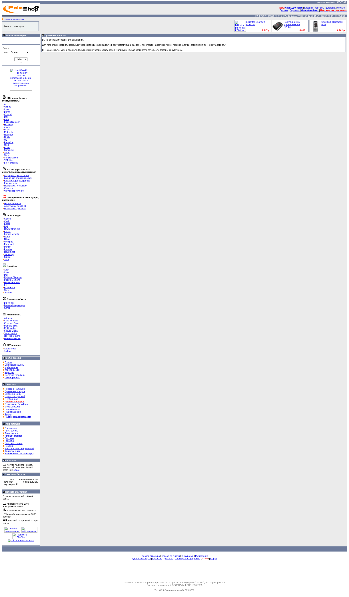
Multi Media (10, 328)
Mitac (6, 129)
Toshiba (8, 292)
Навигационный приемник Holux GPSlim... (292, 24)
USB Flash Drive (12, 338)
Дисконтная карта (141, 558)
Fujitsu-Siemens (12, 280)
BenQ (7, 112)
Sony (6, 155)
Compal (8, 114)
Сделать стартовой (15, 396)
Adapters (8, 318)
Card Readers (11, 320)
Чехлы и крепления (14, 191)
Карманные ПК (12, 370)
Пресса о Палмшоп (15, 389)
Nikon (7, 239)
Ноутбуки (9, 372)
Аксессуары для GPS (15, 206)
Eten (6, 119)
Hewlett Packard (12, 229)
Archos (7, 107)
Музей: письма (12, 406)
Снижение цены (13, 394)
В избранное (11, 399)
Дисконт (284, 10)
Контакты (319, 8)
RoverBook (9, 287)
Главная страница (150, 556)
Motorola (8, 132)
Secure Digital (11, 331)
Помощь (9, 446)
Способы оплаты (14, 443)
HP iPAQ (8, 124)
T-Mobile (8, 160)
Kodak (7, 231)
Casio (7, 221)
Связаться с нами (170, 556)
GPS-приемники (12, 203)
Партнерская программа (187, 558)
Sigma (7, 257)
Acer (6, 104)
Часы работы (12, 430)
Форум (8, 414)
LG (5, 285)
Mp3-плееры (11, 367)
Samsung (9, 150)
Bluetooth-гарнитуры (14, 305)
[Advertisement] (174, 570)
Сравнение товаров (15, 391)
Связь (7, 308)
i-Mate (7, 127)
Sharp (7, 152)
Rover (7, 147)
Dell (6, 117)
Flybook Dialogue (13, 277)
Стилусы (8, 188)
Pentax (7, 247)
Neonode (8, 135)
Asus (6, 109)
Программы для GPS (15, 208)
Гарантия (295, 10)
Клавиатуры (10, 183)
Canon (7, 219)
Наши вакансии (13, 412)
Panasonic (9, 244)
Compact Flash (11, 323)
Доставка (331, 8)
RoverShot (9, 252)
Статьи (8, 362)
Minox (7, 236)
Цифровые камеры (14, 365)
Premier (8, 249)
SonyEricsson (11, 157)
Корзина (308, 8)
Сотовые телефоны (15, 375)
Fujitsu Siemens (12, 122)
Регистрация (11, 433)
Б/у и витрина (11, 163)
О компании (11, 428)
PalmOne (8, 142)
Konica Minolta (11, 234)
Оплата (341, 8)
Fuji (6, 226)
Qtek (6, 145)
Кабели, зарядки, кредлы (17, 180)
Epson (7, 224)
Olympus (8, 241)
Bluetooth (9, 303)
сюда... (16, 470)
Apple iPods (10, 348)
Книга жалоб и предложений (19, 448)
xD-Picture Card (12, 336)
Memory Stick (10, 326)
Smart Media (10, 333)
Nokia (7, 137)
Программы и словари (15, 185)
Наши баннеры (13, 409)
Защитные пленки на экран (18, 178)
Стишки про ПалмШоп (16, 404)
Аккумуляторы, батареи (16, 175)
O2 (5, 140)
